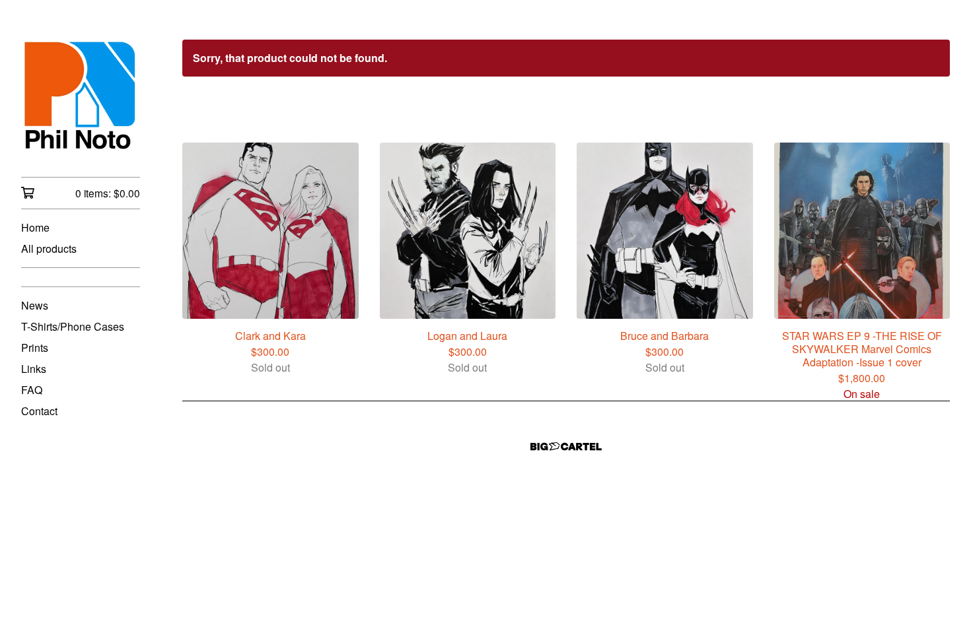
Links (33, 368)
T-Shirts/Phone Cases (72, 326)
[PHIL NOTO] (80, 98)
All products (49, 248)
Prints (34, 347)
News (34, 305)
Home (35, 227)
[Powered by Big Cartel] (566, 446)
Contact (39, 410)
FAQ (31, 389)
